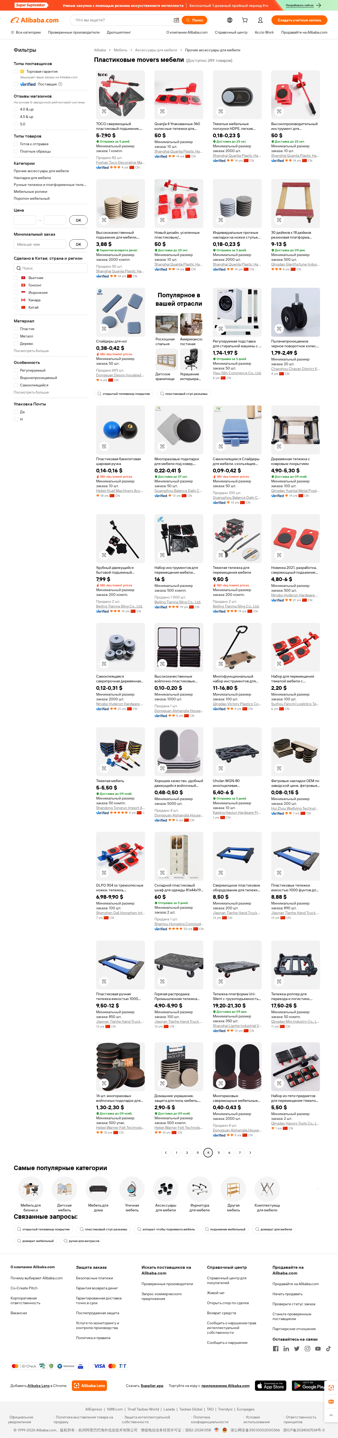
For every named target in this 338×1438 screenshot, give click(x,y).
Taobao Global (190, 1409)
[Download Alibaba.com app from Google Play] (309, 1385)
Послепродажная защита (97, 1313)
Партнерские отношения (294, 1329)
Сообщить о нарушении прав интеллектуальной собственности (231, 1328)
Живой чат (216, 1293)
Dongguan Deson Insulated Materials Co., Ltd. (120, 375)
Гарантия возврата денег (97, 1288)
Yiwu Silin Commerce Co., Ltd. (237, 373)
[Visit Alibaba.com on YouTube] (318, 1348)
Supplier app (152, 1386)
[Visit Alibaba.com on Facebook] (276, 1348)
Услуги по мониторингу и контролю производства (97, 1325)
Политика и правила (93, 1338)
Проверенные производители (167, 1284)
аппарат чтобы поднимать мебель (169, 1229)
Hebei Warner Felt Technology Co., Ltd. (120, 1127)
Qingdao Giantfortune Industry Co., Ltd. (295, 264)
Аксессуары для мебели (156, 50)
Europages (246, 1409)
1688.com (115, 1409)
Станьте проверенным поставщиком (292, 1316)
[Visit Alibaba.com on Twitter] (297, 1348)
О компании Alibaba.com (33, 1267)
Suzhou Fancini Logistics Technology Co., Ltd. (295, 704)
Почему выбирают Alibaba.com (37, 1278)
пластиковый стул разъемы (186, 394)
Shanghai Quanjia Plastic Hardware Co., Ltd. (178, 151)
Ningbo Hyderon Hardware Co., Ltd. (295, 595)
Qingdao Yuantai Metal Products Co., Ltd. (295, 491)
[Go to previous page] (166, 1152)
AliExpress (93, 1409)
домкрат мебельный (38, 1241)
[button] (176, 20)
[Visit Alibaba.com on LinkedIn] (286, 1348)
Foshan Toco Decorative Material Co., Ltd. (120, 162)
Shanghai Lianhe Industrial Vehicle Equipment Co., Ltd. (237, 1026)
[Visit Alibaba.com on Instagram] (307, 1348)
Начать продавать (288, 1294)
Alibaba (100, 50)
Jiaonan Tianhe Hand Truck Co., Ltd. (237, 913)
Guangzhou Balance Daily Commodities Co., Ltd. (178, 491)
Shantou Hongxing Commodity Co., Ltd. (178, 924)
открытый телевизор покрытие (126, 394)
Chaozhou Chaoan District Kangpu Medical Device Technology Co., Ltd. (295, 369)
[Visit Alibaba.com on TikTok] (328, 1348)
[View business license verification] (216, 1430)
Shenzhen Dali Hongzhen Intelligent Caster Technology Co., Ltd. (120, 913)
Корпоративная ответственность (25, 1300)
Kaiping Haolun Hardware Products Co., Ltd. (237, 812)
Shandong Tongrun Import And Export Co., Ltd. (120, 808)
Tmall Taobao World (143, 1409)
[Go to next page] (250, 1152)
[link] (331, 1388)
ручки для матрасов (84, 1241)
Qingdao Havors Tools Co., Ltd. (295, 1123)
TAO (210, 1409)
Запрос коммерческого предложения (162, 1296)
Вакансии (19, 1313)
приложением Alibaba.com (225, 1386)
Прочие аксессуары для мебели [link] (212, 50)
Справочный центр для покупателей (226, 1280)
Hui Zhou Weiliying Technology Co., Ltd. (295, 808)
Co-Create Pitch (24, 1288)
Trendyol (225, 1409)
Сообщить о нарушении (227, 1342)
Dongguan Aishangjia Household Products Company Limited (178, 711)
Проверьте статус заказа (294, 1304)
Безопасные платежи (94, 1278)
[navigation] (51, 601)
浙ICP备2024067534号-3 (304, 1430)
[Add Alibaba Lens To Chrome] (89, 1385)
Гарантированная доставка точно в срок (98, 1300)
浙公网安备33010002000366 (255, 1430)
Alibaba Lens (38, 1386)
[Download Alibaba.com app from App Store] (271, 1385)
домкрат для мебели (276, 1229)
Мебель (120, 50)
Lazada (169, 1409)
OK (78, 220)
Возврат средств (221, 1313)
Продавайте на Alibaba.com (296, 1284)
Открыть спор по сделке (228, 1303)
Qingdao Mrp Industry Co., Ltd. (295, 1021)
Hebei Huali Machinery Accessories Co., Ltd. (120, 491)
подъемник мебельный (227, 1229)
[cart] (246, 21)
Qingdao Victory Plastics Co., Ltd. (237, 704)
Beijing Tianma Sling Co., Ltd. (119, 606)
